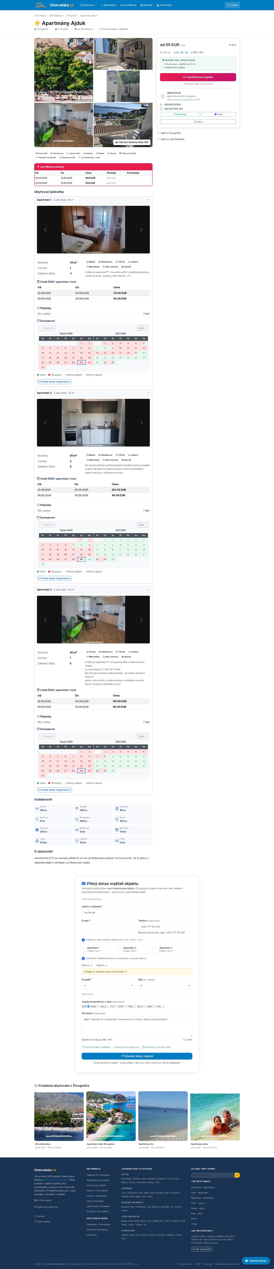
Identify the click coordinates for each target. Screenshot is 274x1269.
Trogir (131, 1224)
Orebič (161, 1235)
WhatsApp (181, 114)
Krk (141, 1193)
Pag (149, 1207)
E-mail (86, 920)
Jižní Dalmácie (56, 15)
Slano (179, 1235)
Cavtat (124, 1235)
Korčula (144, 1235)
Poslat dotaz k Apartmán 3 (56, 789)
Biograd (125, 1207)
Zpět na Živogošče (171, 133)
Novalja (159, 1193)
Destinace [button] (89, 5)
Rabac (124, 1182)
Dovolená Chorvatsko (97, 1229)
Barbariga (126, 1178)
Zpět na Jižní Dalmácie (172, 139)
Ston (123, 1238)
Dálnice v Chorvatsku (97, 1190)
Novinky (147, 5)
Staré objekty (43, 1221)
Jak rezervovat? (203, 1249)
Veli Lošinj (147, 1196)
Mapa (199, 121)
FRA (131, 1006)
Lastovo (153, 1235)
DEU (103, 1006)
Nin (132, 1207)
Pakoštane (140, 1207)
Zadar (124, 1210)
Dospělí (87, 979)
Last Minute (129, 5)
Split (183, 1221)
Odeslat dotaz (258, 1260)
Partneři (41, 1216)
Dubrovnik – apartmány (202, 1187)
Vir (172, 1207)
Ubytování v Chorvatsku (55, 1179)
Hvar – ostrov (197, 1203)
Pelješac (170, 1235)
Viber (220, 114)
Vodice (178, 1207)
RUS (140, 1006)
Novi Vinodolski (172, 1193)
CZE (84, 1006)
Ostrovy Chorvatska (96, 1185)
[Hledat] (237, 1175)
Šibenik (155, 1207)
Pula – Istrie (197, 1213)
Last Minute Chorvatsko (98, 1206)
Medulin (152, 1178)
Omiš (167, 1221)
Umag (150, 1182)
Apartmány (110, 5)
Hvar (149, 1221)
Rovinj (132, 1182)
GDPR (198, 1264)
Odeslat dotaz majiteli (138, 1056)
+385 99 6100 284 (173, 108)
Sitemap (208, 1264)
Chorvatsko (40, 15)
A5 (186, 52)
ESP (121, 1006)
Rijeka (138, 1196)
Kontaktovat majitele (200, 77)
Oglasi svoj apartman (47, 1207)
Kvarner (126, 1188)
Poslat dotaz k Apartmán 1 (55, 381)
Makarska (158, 1221)
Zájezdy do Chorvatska (98, 1175)
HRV (150, 1006)
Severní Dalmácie (132, 1202)
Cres (123, 1193)
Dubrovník (128, 1230)
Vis (144, 1224)
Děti (146, 979)
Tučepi (138, 1224)
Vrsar (157, 1182)
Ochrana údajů (185, 1264)
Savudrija (141, 1182)
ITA (112, 1006)
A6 (182, 52)
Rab (132, 1196)
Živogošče (72, 15)
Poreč (170, 1178)
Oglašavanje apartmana (228, 1264)
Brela (143, 1221)
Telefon (149, 920)
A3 (177, 52)
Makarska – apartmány (202, 1198)
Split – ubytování (199, 1192)
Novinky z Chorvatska (97, 1211)
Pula (177, 1178)
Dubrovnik (134, 1235)
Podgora (175, 1221)
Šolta (123, 1224)
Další (141, 328)
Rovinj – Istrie (197, 1208)
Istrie (125, 1174)
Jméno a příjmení (92, 906)
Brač (137, 1221)
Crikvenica (133, 1193)
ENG (94, 1006)
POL (159, 1006)
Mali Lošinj (149, 1193)
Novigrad (161, 1178)
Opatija (124, 1196)
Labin (144, 1178)
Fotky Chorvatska (95, 1201)
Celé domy (165, 5)
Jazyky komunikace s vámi (103, 1001)
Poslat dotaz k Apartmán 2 (56, 578)
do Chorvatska (44, 1200)
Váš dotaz (93, 1013)
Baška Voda (127, 1221)
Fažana (136, 1178)
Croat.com (92, 1235)
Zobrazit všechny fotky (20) (133, 142)
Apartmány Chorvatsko (98, 1180)
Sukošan (165, 1207)
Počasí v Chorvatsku (97, 1195)
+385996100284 (172, 104)
